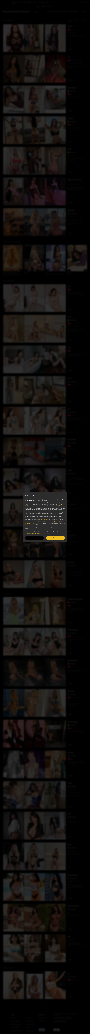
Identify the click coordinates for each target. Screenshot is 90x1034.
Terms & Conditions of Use (33, 533)
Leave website (35, 538)
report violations (44, 519)
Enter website (56, 538)
